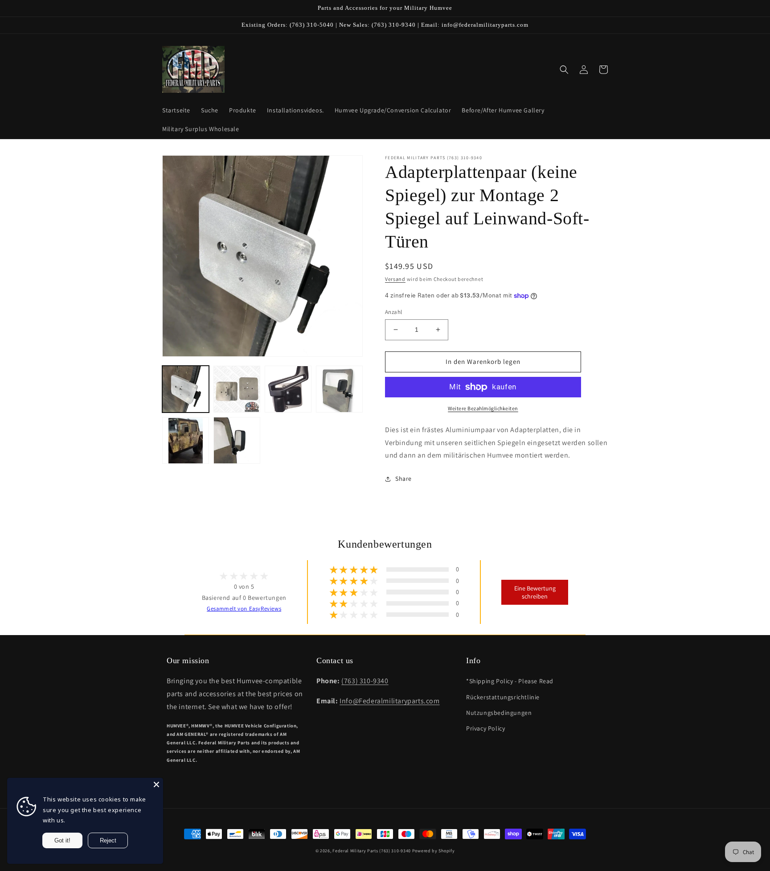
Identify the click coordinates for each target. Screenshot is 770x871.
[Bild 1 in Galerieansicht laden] (185, 389)
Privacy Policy (485, 728)
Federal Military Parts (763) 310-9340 (371, 851)
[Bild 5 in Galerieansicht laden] (185, 440)
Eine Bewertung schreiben (535, 592)
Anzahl (393, 312)
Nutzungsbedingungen (499, 713)
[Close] (156, 784)
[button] (564, 69)
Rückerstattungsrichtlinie (503, 697)
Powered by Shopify (433, 851)
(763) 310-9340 (364, 680)
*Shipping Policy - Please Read (509, 681)
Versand (395, 279)
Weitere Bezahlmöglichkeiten (483, 408)
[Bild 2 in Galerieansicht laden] (236, 389)
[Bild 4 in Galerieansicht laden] (339, 389)
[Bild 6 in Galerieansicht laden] (236, 440)
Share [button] (403, 479)
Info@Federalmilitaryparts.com (389, 701)
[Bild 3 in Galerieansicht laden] (288, 389)
